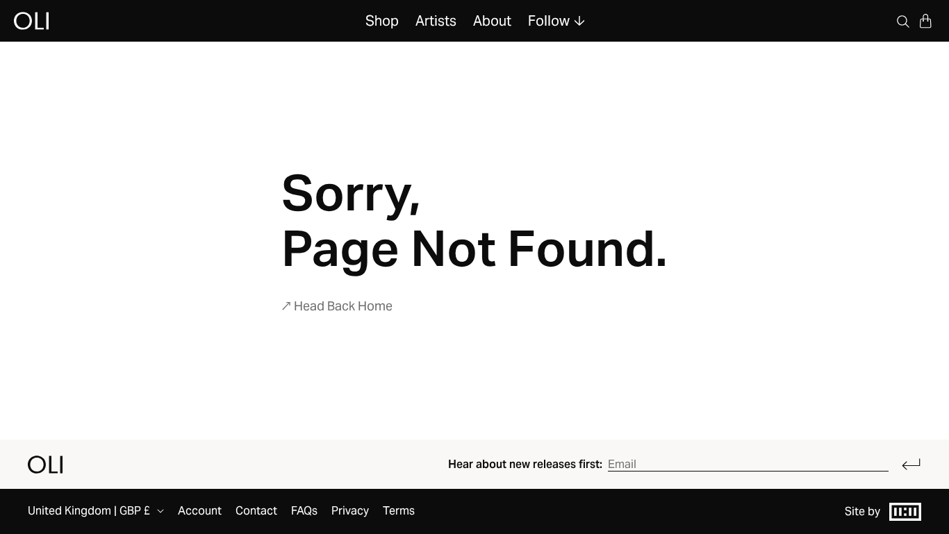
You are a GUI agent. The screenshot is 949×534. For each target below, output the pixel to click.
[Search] (903, 21)
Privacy (350, 510)
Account (200, 510)
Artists (435, 21)
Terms (399, 510)
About (492, 21)
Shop (382, 21)
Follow (549, 21)
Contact (256, 510)
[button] (925, 21)
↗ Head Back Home (337, 306)
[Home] (45, 465)
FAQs (304, 510)
